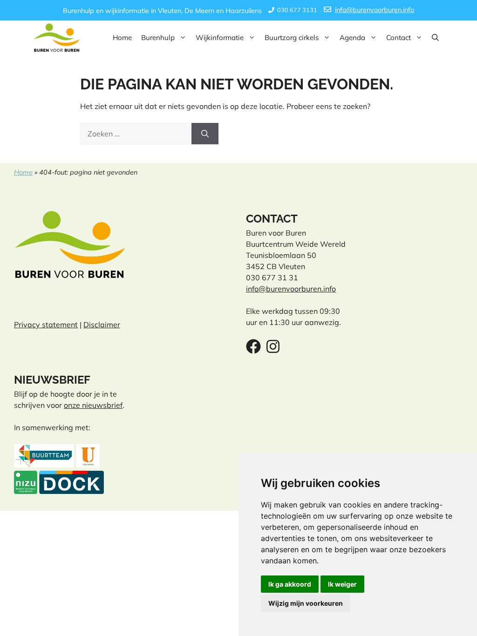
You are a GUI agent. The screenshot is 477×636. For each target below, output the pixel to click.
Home (122, 37)
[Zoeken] (204, 133)
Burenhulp (158, 37)
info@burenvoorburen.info (374, 10)
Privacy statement (46, 324)
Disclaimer (101, 324)
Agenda (352, 37)
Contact (398, 37)
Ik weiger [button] (342, 584)
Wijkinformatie (220, 37)
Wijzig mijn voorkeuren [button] (305, 603)
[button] (435, 37)
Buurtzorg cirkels (292, 37)
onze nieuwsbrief (93, 405)
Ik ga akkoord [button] (289, 584)
